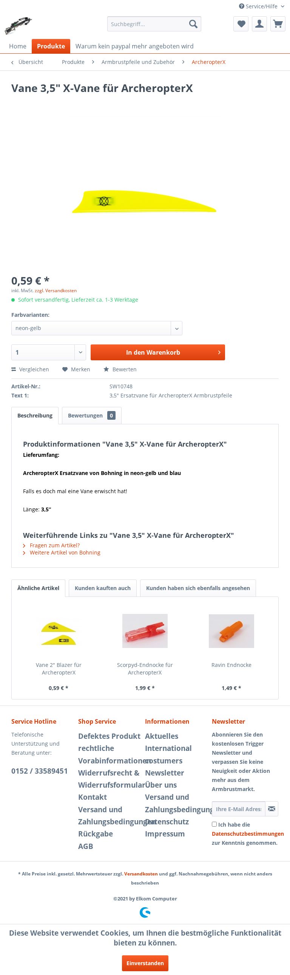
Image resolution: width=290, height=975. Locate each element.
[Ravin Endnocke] (231, 630)
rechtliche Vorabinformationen (109, 754)
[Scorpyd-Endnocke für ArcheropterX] (145, 630)
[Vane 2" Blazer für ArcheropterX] (58, 630)
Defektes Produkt (109, 736)
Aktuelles (161, 736)
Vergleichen (33, 369)
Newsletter (164, 773)
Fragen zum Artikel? (54, 545)
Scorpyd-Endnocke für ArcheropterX (145, 668)
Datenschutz (167, 822)
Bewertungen (90, 415)
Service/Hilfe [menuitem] (261, 6)
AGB (85, 846)
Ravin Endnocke (231, 664)
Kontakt (92, 797)
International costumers (168, 754)
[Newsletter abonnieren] (271, 808)
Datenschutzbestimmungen (248, 833)
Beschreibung (34, 415)
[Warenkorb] (277, 23)
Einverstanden (145, 963)
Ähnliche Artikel (38, 588)
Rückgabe (95, 834)
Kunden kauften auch (103, 588)
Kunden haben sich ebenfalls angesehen (198, 588)
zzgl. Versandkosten (56, 290)
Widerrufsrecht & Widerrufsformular (109, 779)
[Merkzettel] (240, 23)
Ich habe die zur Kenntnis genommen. (248, 833)
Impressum (165, 834)
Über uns (161, 785)
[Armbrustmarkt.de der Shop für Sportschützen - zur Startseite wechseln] (18, 25)
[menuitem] (154, 23)
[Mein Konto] (259, 23)
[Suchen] (193, 23)
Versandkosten (141, 874)
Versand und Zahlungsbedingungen (109, 816)
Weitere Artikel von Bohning (64, 552)
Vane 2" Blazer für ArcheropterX (59, 668)
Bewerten (124, 369)
